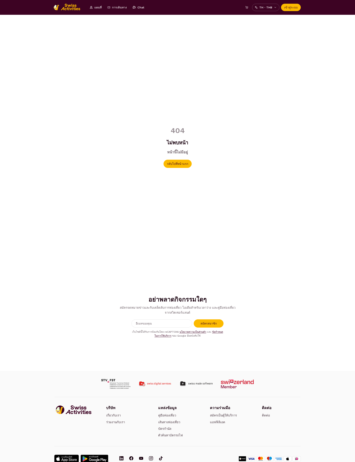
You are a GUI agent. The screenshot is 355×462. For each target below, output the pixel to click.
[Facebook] (131, 458)
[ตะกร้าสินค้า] (246, 7)
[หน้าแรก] (69, 7)
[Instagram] (151, 458)
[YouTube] (141, 458)
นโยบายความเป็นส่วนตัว (193, 331)
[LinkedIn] (121, 458)
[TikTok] (161, 458)
